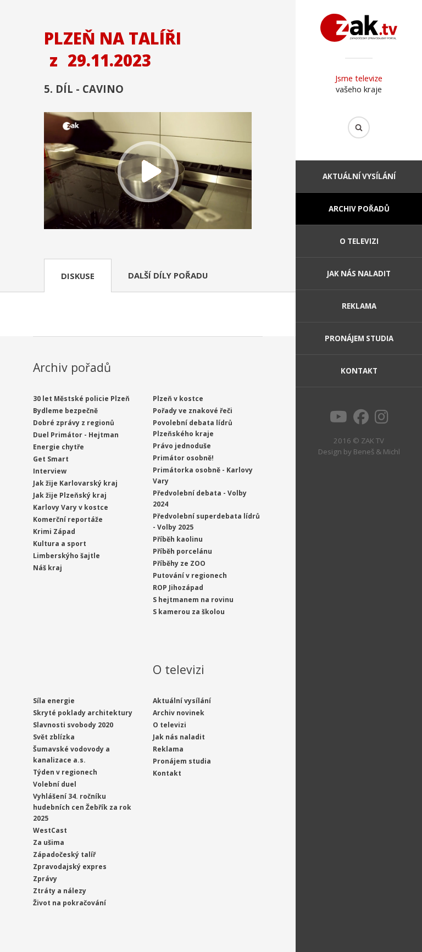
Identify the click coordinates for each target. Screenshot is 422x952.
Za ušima (48, 842)
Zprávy (45, 878)
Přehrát (148, 171)
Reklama (359, 306)
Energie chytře (58, 447)
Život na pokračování (69, 903)
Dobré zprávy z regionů (73, 422)
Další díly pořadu (168, 275)
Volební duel (54, 784)
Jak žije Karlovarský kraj (75, 483)
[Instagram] (382, 420)
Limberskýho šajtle (66, 555)
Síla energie (54, 700)
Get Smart (51, 459)
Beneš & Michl (376, 451)
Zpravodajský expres (70, 866)
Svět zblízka (54, 737)
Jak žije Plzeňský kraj (70, 495)
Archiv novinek (178, 712)
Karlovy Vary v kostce (70, 507)
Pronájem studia (359, 338)
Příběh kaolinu (178, 539)
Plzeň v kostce (178, 398)
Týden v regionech (65, 772)
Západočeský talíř (64, 854)
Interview (49, 471)
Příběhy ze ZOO (179, 563)
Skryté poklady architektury (82, 712)
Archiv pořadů (359, 209)
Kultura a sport (59, 543)
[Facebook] (361, 420)
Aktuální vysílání (359, 176)
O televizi (359, 241)
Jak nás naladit (359, 274)
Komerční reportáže (68, 519)
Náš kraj (47, 567)
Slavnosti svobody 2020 (73, 725)
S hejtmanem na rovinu (193, 599)
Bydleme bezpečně (65, 410)
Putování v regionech (190, 575)
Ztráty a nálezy (59, 890)
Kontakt (359, 371)
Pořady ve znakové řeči (192, 410)
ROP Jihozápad (178, 587)
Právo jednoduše (182, 445)
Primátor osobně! (183, 458)
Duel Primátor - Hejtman (76, 434)
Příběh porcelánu (182, 551)
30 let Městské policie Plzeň (81, 398)
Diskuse (78, 275)
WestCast (50, 830)
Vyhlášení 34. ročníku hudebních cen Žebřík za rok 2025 (82, 807)
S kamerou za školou (189, 611)
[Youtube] (338, 420)
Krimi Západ (54, 531)
